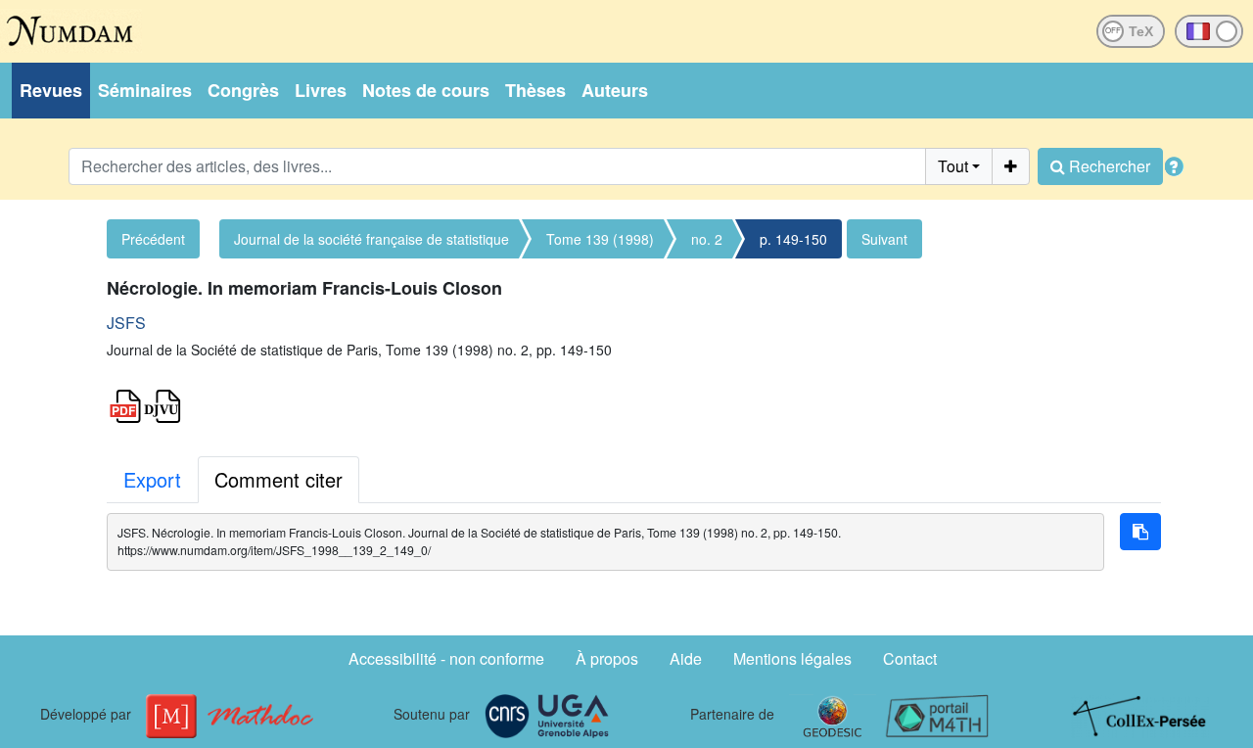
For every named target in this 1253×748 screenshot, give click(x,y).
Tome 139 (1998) (600, 239)
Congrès (243, 90)
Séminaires (145, 90)
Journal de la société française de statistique (371, 239)
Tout (953, 166)
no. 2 (706, 239)
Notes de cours (425, 90)
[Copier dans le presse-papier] (1140, 531)
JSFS (126, 322)
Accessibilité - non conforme (446, 658)
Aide (686, 658)
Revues (51, 90)
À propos (607, 658)
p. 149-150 (793, 239)
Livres (321, 90)
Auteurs (614, 90)
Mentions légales (792, 658)
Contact (910, 658)
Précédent (153, 239)
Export (152, 479)
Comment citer (278, 479)
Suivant (884, 239)
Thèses (535, 90)
